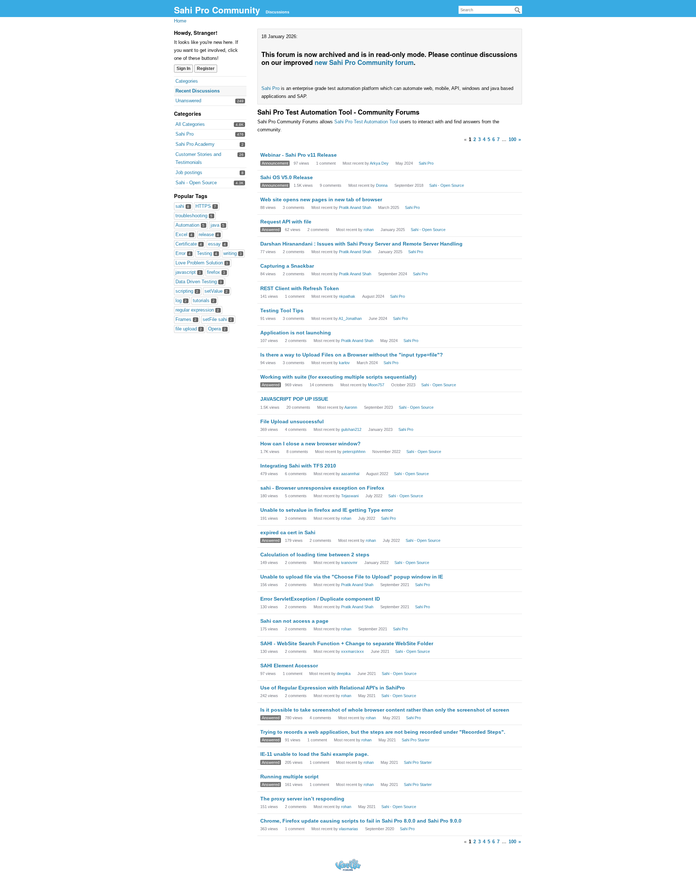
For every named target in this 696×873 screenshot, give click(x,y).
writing (232, 253)
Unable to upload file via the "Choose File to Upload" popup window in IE (351, 577)
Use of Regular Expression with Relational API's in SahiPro (332, 688)
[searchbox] (490, 10)
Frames (185, 319)
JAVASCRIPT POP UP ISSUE (294, 399)
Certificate (188, 244)
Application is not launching (295, 332)
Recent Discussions (197, 91)
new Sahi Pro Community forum (364, 62)
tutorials (204, 300)
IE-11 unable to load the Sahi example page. (314, 754)
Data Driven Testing (198, 281)
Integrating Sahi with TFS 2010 (298, 466)
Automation (189, 225)
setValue (216, 291)
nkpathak (347, 296)
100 (512, 139)
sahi (182, 206)
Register (206, 68)
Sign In (183, 68)
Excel (183, 234)
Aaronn (350, 407)
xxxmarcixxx (352, 651)
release (209, 234)
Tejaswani (350, 496)
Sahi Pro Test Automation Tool (366, 121)
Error (183, 253)
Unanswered (188, 100)
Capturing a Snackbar (287, 266)
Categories (186, 81)
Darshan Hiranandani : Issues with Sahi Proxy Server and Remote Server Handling (361, 244)
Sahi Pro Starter (416, 740)
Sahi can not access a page (294, 621)
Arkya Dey (379, 163)
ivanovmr (349, 562)
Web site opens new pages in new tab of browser (321, 199)
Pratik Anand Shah (355, 207)
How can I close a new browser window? (310, 443)
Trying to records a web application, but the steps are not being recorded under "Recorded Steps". (382, 732)
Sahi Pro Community (217, 10)
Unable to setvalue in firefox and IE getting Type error (326, 510)
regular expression (197, 310)
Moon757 (376, 385)
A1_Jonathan (350, 318)
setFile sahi (217, 319)
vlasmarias (348, 829)
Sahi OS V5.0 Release (286, 177)
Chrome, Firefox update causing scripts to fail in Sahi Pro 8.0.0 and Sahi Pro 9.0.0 (360, 821)
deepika (344, 673)
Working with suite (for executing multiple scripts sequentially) (338, 377)
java (217, 225)
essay (217, 244)
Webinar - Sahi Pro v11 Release (298, 155)
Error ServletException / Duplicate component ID (320, 599)
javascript (188, 272)
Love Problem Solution (201, 262)
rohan (369, 229)
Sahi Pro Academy (195, 144)
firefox (216, 272)
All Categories (190, 124)
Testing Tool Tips (281, 310)
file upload (188, 329)
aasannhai (350, 473)
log (181, 300)
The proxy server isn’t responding (302, 799)
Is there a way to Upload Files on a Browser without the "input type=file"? (351, 355)
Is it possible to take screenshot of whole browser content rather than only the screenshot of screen (384, 710)
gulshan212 (351, 429)
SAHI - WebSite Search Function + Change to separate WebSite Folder (346, 643)
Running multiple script (289, 776)
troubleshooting (193, 215)
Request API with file (285, 222)
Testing (207, 253)
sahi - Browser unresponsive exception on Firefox (322, 488)
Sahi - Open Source (196, 182)
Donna (382, 185)
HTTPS (205, 206)
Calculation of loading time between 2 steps (314, 554)
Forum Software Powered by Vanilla (348, 865)
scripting (186, 291)
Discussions (277, 12)
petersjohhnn (354, 451)
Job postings (188, 172)
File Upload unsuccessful (292, 421)
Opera (217, 329)
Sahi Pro (184, 134)
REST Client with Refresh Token (299, 288)
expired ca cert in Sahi (287, 532)
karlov (344, 363)
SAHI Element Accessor (289, 665)
